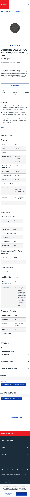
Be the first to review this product (14, 384)
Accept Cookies (21, 494)
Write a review (16, 62)
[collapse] (27, 441)
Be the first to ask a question (11, 398)
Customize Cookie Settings (8, 494)
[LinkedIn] (12, 470)
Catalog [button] (3, 365)
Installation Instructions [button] (7, 351)
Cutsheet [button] (3, 347)
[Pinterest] (17, 470)
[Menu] (28, 2)
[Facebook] (2, 470)
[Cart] (28, 5)
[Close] (27, 486)
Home (2, 11)
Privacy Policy (5, 480)
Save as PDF (15, 93)
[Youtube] (27, 470)
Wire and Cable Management (14, 11)
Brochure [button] (3, 358)
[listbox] (15, 30)
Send (3, 92)
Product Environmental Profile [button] (9, 368)
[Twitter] (22, 470)
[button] (28, 16)
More (2, 79)
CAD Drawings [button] (5, 354)
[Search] (28, 7)
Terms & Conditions (7, 483)
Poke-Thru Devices (8, 13)
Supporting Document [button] (7, 361)
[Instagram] (7, 470)
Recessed (17, 13)
